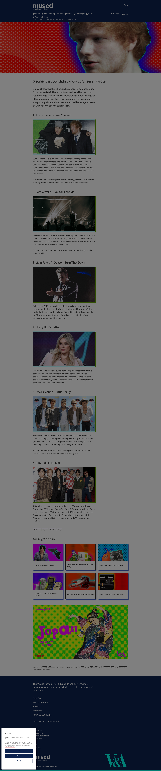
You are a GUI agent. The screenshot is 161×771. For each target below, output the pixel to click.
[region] (18, 749)
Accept (19, 750)
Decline (19, 755)
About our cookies (10, 746)
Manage (19, 760)
